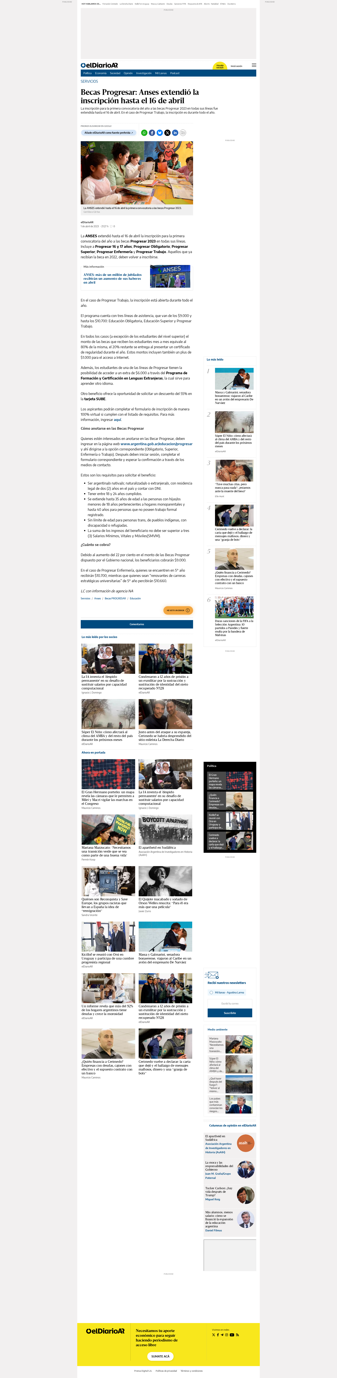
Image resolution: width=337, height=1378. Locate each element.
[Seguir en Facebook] (218, 1334)
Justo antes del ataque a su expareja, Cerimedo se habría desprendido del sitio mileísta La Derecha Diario (165, 736)
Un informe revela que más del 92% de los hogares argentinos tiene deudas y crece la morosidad (107, 1010)
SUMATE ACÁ (160, 1356)
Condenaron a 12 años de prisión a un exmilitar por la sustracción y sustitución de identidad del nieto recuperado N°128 (163, 682)
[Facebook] (152, 133)
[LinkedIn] (175, 133)
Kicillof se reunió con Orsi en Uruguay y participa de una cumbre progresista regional (108, 958)
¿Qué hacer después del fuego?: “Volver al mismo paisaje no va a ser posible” (216, 1085)
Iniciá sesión (236, 66)
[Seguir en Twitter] (213, 1334)
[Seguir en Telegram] (222, 1334)
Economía (101, 73)
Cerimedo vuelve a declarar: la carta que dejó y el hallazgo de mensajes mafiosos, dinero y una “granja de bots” (164, 1067)
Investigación (144, 73)
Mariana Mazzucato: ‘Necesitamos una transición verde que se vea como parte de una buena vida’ (106, 851)
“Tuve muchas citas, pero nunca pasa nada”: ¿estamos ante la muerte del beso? (232, 487)
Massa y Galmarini (158, 4)
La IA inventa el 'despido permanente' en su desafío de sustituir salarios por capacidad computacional (104, 682)
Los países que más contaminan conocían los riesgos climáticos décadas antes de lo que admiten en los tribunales (216, 1105)
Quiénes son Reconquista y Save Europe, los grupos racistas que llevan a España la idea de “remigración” (105, 905)
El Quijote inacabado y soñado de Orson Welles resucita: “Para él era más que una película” (163, 903)
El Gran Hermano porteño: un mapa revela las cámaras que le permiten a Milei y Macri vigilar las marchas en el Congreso (108, 798)
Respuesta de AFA (195, 4)
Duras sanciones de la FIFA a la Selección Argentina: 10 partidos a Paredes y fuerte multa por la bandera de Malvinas (234, 628)
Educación (135, 598)
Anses (97, 598)
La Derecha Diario (126, 4)
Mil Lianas (161, 73)
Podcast (175, 73)
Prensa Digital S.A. (143, 1371)
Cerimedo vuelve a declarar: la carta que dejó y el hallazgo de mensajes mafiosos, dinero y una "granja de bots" (233, 534)
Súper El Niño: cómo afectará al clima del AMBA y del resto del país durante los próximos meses (107, 736)
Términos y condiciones (192, 1371)
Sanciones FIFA (180, 4)
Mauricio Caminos (148, 743)
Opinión (128, 73)
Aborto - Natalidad (211, 4)
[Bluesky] (160, 133)
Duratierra (231, 4)
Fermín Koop (88, 859)
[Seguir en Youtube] (232, 1334)
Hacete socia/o (219, 66)
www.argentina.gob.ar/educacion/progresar (157, 443)
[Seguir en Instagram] (226, 1334)
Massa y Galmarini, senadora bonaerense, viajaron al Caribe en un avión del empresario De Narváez (165, 958)
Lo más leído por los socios (99, 637)
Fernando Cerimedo (110, 4)
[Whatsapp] (144, 133)
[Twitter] (167, 133)
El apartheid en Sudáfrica (157, 847)
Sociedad (115, 73)
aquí (117, 419)
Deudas (170, 4)
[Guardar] (183, 133)
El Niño (223, 4)
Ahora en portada (93, 752)
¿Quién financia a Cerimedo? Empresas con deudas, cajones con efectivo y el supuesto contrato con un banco (107, 1067)
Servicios (85, 598)
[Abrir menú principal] (254, 65)
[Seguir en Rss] (237, 1334)
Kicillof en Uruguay (142, 4)
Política (87, 73)
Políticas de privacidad (166, 1371)
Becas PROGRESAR (115, 598)
